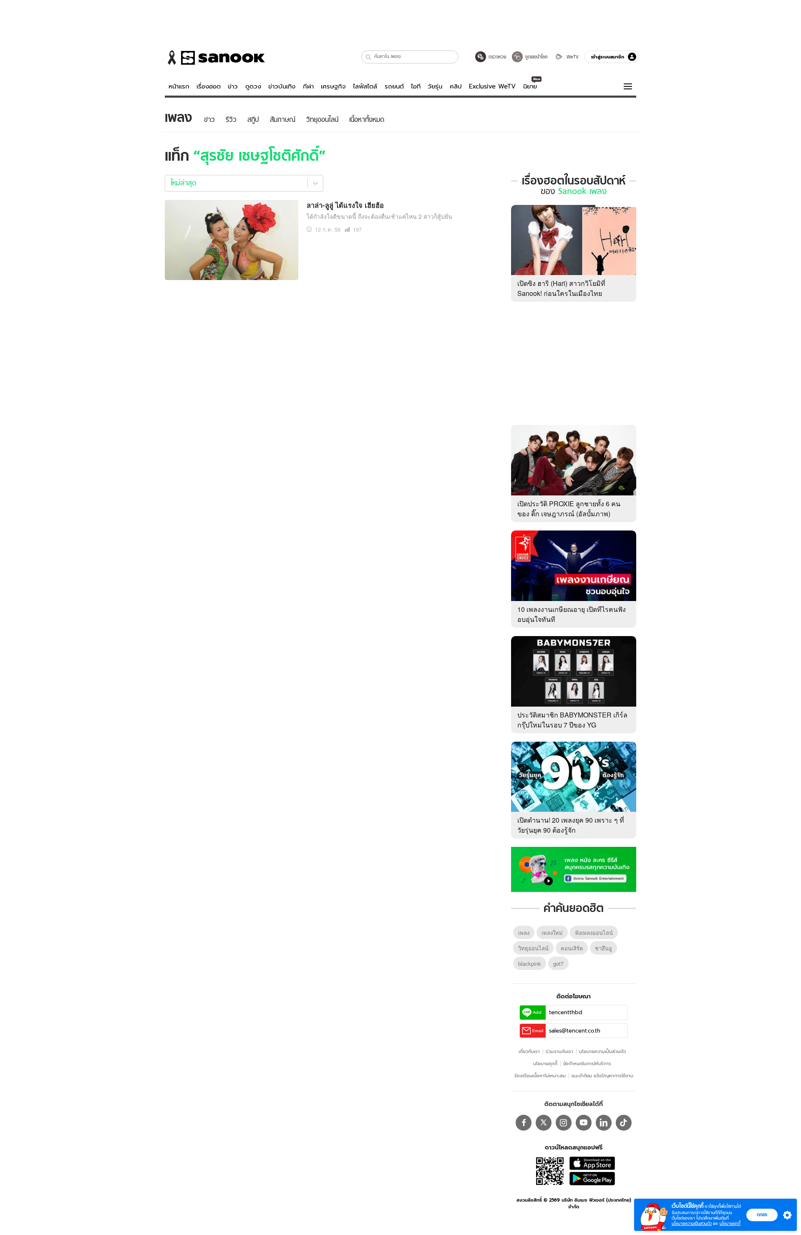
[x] (544, 1123)
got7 (558, 963)
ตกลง (762, 1214)
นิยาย (530, 86)
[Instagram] (564, 1123)
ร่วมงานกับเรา (559, 1051)
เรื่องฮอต (208, 86)
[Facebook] (523, 1123)
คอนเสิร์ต (572, 948)
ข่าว (233, 86)
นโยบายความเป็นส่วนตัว (602, 1051)
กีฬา (308, 86)
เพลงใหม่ (552, 933)
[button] (368, 57)
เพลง (523, 933)
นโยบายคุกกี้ (545, 1063)
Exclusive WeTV (492, 86)
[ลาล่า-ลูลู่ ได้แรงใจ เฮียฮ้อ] (231, 239)
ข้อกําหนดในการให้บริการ (587, 1063)
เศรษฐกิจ (333, 86)
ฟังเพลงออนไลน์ (594, 933)
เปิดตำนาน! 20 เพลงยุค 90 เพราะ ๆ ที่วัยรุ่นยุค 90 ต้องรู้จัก (570, 825)
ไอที (416, 86)
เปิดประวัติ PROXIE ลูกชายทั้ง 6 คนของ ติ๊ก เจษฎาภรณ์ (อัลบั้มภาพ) (568, 508)
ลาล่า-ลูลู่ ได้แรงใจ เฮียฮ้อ (345, 205)
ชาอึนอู (603, 948)
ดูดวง (253, 86)
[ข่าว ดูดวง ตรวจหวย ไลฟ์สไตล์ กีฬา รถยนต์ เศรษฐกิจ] (215, 57)
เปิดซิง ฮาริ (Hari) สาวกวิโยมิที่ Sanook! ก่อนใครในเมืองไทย (561, 288)
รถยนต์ (394, 86)
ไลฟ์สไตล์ (365, 86)
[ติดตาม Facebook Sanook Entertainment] (573, 868)
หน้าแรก (179, 86)
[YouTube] (584, 1123)
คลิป (456, 86)
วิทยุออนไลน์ (533, 948)
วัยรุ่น (435, 86)
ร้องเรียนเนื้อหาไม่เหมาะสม (540, 1075)
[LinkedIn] (604, 1123)
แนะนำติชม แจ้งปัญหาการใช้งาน (602, 1075)
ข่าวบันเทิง (281, 86)
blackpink (529, 963)
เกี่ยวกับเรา (529, 1051)
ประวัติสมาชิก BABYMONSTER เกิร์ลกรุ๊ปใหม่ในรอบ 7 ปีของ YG (572, 720)
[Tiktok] (624, 1123)
